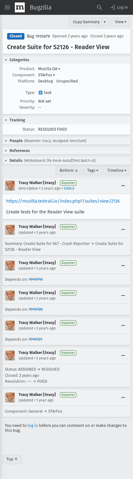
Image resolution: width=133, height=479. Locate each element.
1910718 (36, 279)
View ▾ (121, 21)
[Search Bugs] (100, 7)
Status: (29, 129)
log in (33, 425)
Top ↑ (12, 459)
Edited (69, 188)
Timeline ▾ (117, 170)
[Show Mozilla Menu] (20, 7)
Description (28, 188)
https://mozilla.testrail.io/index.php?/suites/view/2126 (63, 201)
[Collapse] (123, 186)
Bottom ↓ (69, 170)
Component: (23, 75)
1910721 (35, 339)
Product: (27, 68)
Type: (30, 92)
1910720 (36, 309)
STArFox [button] (46, 75)
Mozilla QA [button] (49, 68)
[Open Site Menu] (7, 7)
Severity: (27, 107)
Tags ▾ (92, 170)
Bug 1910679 (38, 36)
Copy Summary (86, 21)
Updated (26, 232)
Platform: (26, 81)
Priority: (27, 101)
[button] (119, 7)
